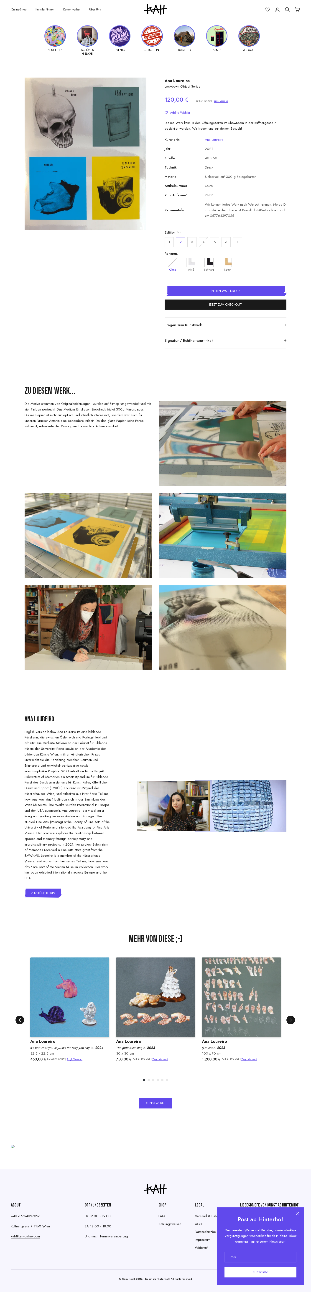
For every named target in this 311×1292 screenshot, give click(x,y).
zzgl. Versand (221, 101)
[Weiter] (290, 1020)
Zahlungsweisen (169, 1224)
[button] (177, 112)
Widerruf (201, 1247)
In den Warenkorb (225, 291)
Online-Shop (18, 9)
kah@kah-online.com (25, 1236)
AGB (198, 1224)
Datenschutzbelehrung (210, 1231)
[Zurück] (19, 1020)
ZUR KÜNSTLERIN (43, 893)
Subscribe (260, 1272)
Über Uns (95, 9)
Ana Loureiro (177, 81)
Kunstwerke (156, 1103)
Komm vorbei (71, 9)
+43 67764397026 (25, 1216)
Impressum (202, 1239)
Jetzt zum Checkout (225, 304)
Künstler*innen (45, 9)
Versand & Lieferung (209, 1216)
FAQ (161, 1216)
